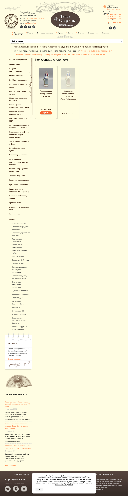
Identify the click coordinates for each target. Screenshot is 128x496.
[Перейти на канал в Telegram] (33, 26)
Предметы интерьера (22, 475)
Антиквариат (15, 214)
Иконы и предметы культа (17, 92)
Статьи (81, 33)
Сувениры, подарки (20, 291)
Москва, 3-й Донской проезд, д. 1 (96, 51)
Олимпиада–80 (18, 311)
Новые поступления (18, 60)
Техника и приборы (17, 175)
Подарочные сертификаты (15, 70)
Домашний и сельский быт (19, 208)
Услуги (30, 33)
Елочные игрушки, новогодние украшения (19, 270)
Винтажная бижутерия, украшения (16, 285)
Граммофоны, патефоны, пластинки (19, 106)
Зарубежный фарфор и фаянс (19, 142)
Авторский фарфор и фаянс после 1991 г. (19, 126)
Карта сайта (109, 475)
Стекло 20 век (18, 263)
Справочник (93, 33)
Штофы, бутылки (19, 314)
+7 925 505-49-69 (114, 16)
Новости (105, 33)
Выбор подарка (16, 75)
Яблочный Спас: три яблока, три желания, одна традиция (18, 447)
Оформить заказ (113, 9)
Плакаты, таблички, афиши (18, 197)
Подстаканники (18, 256)
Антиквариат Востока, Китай (18, 302)
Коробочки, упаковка (20, 294)
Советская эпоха (19, 223)
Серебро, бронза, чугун (17, 149)
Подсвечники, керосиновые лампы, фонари (18, 162)
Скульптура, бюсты (18, 155)
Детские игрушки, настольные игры (19, 277)
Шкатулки (16, 307)
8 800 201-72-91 (114, 22)
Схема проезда (15, 359)
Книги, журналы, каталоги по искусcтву (19, 190)
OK (39, 489)
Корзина (110, 6)
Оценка (60, 33)
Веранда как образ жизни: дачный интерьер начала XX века (17, 404)
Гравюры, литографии (19, 180)
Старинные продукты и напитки (20, 228)
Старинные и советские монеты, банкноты (20, 321)
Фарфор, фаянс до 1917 (18, 119)
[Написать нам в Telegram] (105, 26)
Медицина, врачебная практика (21, 234)
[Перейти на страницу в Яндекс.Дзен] (24, 489)
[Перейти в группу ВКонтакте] (21, 26)
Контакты (18, 34)
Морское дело (17, 298)
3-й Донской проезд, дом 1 (35, 18)
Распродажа (14, 64)
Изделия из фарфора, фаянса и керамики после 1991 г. (19, 135)
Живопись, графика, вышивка (18, 99)
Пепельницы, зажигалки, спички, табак (20, 250)
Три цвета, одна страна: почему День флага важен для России (16, 426)
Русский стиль (15, 202)
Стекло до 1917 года (20, 260)
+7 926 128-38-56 (114, 15)
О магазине (18, 33)
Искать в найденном (17, 43)
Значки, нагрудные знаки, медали (19, 328)
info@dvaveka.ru (30, 24)
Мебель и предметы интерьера (18, 170)
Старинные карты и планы (18, 85)
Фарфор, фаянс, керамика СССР (16, 113)
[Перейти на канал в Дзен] (29, 26)
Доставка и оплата (45, 33)
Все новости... (11, 466)
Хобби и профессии (18, 80)
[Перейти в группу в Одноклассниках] (25, 26)
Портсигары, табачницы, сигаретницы (17, 242)
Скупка (70, 33)
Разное (12, 219)
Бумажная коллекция (18, 184)
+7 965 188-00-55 (114, 18)
